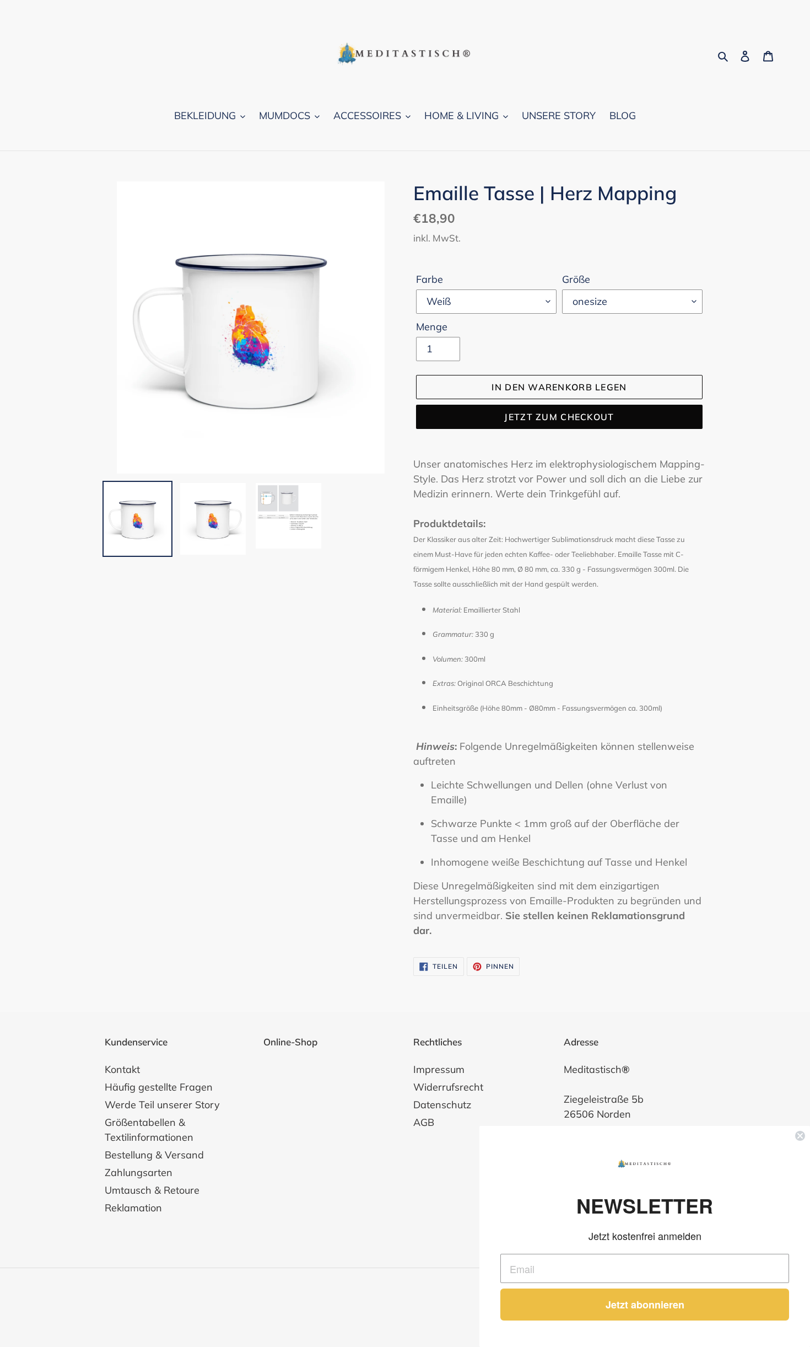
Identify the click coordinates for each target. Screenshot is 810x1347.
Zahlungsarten (138, 1172)
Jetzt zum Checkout (559, 416)
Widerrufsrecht (448, 1087)
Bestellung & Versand (154, 1155)
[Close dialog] (800, 1135)
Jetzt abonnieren (645, 1304)
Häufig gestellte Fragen (159, 1087)
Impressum (439, 1069)
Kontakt (122, 1069)
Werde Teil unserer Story (162, 1104)
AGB (423, 1122)
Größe (576, 279)
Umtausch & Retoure (152, 1190)
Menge (431, 326)
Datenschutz (442, 1104)
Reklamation (133, 1207)
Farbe (429, 279)
